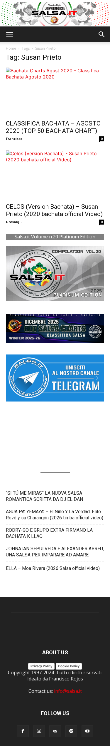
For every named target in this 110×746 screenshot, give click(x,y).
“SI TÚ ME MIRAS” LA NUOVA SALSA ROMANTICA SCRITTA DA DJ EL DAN (44, 496)
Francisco (14, 138)
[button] (9, 34)
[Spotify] (71, 731)
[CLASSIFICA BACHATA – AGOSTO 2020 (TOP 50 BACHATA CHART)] (55, 92)
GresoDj (12, 222)
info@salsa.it (68, 691)
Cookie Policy (68, 666)
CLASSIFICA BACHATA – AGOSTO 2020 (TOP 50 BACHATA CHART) (53, 127)
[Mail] (55, 731)
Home (11, 48)
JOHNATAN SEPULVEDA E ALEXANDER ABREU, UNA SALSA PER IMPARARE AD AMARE (55, 552)
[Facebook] (23, 731)
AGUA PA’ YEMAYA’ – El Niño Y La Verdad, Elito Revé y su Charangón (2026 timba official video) (54, 515)
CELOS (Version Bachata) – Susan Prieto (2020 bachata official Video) (54, 210)
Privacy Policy (41, 666)
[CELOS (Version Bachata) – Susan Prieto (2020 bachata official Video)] (55, 174)
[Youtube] (87, 731)
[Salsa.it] (55, 14)
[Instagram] (39, 731)
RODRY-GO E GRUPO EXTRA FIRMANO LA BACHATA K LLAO (49, 533)
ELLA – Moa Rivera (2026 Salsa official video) (53, 568)
